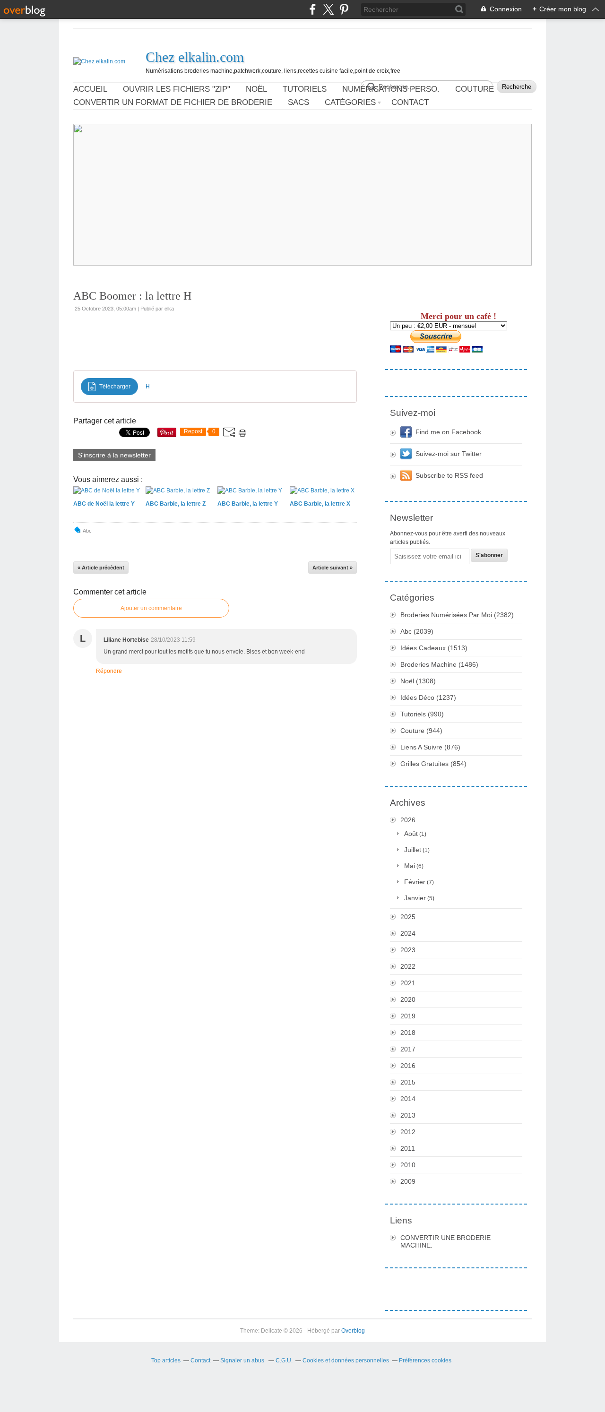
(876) (430, 747)
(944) (421, 730)
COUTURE (474, 89)
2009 (407, 1181)
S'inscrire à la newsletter (114, 455)
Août (411, 833)
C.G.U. (284, 1360)
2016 (407, 1065)
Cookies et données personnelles (345, 1360)
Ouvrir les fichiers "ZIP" (176, 89)
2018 (407, 1032)
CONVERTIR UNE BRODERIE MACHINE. (445, 1241)
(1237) (428, 697)
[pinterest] (344, 9)
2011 (407, 1148)
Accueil (90, 89)
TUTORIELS (305, 89)
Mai (409, 866)
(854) (433, 763)
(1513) (433, 648)
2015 (407, 1082)
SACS (298, 102)
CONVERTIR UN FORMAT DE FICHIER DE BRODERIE (172, 102)
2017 (407, 1049)
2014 (407, 1098)
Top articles (166, 1360)
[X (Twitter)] (328, 9)
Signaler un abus (243, 1360)
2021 (407, 983)
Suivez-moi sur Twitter (448, 453)
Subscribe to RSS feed (449, 475)
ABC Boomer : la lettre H (132, 296)
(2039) (416, 631)
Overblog (353, 1330)
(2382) (457, 615)
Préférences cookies (425, 1360)
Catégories (350, 102)
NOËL (256, 89)
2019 (407, 1016)
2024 (407, 933)
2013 (407, 1115)
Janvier (415, 898)
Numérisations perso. (391, 89)
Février (414, 882)
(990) (422, 714)
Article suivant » (332, 567)
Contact (410, 102)
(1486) (439, 664)
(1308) (418, 681)
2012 (407, 1132)
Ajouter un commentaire (151, 608)
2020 (407, 999)
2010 (407, 1165)
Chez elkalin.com (195, 57)
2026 (407, 820)
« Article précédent (101, 567)
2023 (407, 950)
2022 (407, 966)
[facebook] (313, 9)
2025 (407, 917)
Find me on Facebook (448, 432)
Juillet (412, 849)
